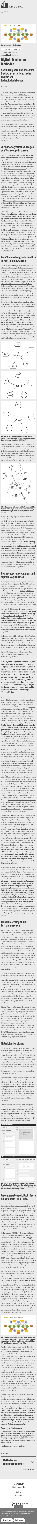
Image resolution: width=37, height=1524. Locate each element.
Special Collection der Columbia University (22, 800)
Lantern (9, 647)
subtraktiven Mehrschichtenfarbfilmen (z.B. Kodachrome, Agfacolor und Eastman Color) (16, 285)
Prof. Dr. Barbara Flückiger (20, 173)
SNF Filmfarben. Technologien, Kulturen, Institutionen (17, 266)
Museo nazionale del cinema (23, 797)
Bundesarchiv (5, 795)
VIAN (20, 198)
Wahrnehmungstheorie (12, 593)
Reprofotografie (16, 984)
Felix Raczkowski (17, 97)
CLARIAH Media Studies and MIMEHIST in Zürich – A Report (18, 654)
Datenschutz (18, 1487)
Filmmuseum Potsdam (26, 716)
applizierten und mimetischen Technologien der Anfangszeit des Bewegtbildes (18, 279)
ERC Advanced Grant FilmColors (15, 169)
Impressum (18, 1484)
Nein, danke (19, 1520)
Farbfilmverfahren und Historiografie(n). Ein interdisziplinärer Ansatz (18, 523)
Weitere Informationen (7, 1515)
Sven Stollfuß (12, 99)
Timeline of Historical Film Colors (21, 196)
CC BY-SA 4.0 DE (22, 1446)
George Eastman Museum (20, 709)
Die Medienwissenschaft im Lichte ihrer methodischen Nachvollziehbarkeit (18, 93)
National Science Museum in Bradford (18, 807)
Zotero (28, 1118)
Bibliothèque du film (19, 795)
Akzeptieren (7, 1520)
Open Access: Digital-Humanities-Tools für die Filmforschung (18, 868)
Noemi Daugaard (23, 126)
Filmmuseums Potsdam (8, 845)
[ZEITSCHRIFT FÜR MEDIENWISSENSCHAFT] (12, 4)
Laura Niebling (6, 97)
